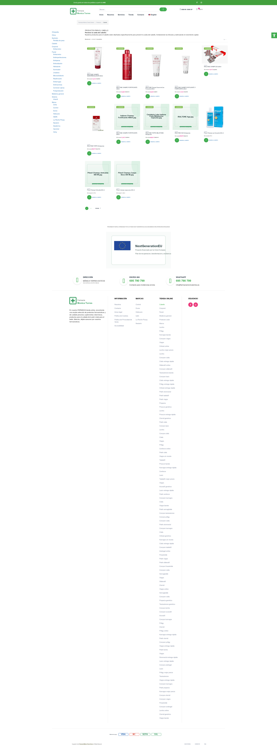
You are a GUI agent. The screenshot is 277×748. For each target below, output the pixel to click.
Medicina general (165, 316)
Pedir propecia (164, 687)
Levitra (161, 327)
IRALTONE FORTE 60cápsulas (95, 146)
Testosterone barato (166, 373)
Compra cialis (164, 433)
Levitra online (164, 710)
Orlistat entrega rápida (167, 388)
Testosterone (164, 676)
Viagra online (163, 589)
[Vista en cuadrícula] (224, 39)
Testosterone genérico (167, 604)
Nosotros (117, 304)
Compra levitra (164, 608)
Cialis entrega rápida (166, 361)
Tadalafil (162, 460)
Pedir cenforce (164, 494)
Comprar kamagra (165, 498)
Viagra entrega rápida (166, 646)
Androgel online (164, 551)
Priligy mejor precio (166, 672)
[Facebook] (197, 2)
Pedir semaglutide (165, 509)
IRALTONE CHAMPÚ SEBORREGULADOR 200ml (95, 75)
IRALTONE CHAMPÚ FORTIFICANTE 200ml (126, 133)
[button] (274, 35)
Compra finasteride (166, 566)
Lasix (161, 475)
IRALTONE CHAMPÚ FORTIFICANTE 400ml (126, 88)
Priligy (161, 331)
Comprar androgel (165, 706)
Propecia (162, 403)
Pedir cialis (163, 422)
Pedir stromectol (165, 391)
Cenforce (162, 471)
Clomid (161, 585)
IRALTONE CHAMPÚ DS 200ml (212, 66)
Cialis (161, 437)
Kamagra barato (165, 335)
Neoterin (139, 323)
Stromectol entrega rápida (168, 657)
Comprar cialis (164, 357)
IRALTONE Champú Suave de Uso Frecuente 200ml (155, 88)
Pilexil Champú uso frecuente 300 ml (214, 133)
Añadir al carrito (96, 83)
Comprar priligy (164, 642)
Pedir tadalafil (164, 395)
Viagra (161, 342)
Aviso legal (118, 312)
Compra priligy (164, 517)
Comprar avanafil (165, 612)
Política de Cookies (121, 316)
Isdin (137, 316)
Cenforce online (164, 448)
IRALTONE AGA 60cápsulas (182, 133)
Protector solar (164, 319)
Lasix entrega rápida (166, 490)
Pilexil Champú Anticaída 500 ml (96, 190)
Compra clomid (164, 695)
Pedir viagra (163, 399)
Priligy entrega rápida (166, 384)
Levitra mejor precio (166, 350)
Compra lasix (164, 426)
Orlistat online (164, 346)
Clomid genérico (165, 418)
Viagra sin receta (165, 456)
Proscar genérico (165, 407)
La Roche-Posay (142, 319)
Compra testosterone (166, 513)
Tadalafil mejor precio (166, 479)
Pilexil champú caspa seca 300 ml (125, 190)
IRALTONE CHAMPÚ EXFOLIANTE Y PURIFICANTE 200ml (185, 88)
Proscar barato (164, 464)
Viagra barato (164, 505)
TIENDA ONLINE (166, 298)
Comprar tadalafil (165, 547)
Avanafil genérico (165, 486)
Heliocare (139, 312)
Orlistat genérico (165, 536)
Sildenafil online (164, 365)
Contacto (117, 308)
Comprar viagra (164, 338)
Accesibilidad (119, 325)
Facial (161, 312)
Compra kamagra (165, 619)
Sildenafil (162, 581)
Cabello (88, 73)
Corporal (162, 308)
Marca (161, 323)
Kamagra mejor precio (167, 691)
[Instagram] (201, 2)
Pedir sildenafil (164, 562)
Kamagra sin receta (166, 539)
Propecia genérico (165, 600)
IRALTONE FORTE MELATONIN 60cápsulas (154, 133)
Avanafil (162, 615)
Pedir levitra (163, 649)
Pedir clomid (163, 638)
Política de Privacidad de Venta (123, 320)
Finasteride (163, 555)
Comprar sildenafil (165, 369)
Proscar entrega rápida (167, 414)
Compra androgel (165, 665)
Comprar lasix (164, 376)
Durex (138, 308)
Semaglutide (163, 574)
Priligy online (163, 631)
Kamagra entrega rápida (167, 467)
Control (138, 304)
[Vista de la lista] (225, 39)
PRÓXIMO (97, 208)
